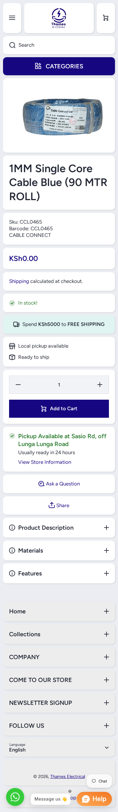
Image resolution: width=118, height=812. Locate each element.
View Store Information (44, 462)
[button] (106, 18)
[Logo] (59, 18)
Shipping (19, 281)
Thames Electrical (67, 776)
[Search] (9, 45)
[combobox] (59, 45)
